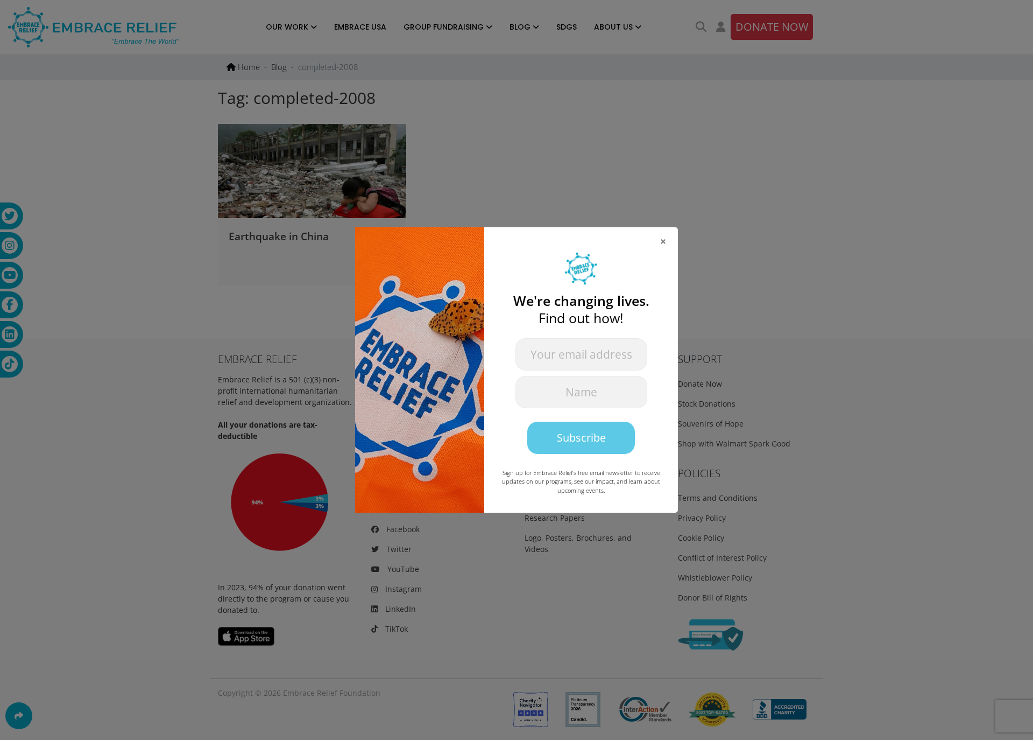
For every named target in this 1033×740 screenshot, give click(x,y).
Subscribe (581, 437)
